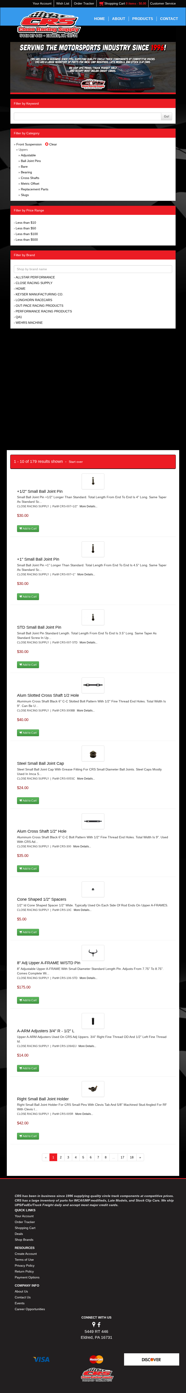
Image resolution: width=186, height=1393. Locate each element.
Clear (52, 144)
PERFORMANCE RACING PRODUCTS (44, 311)
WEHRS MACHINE (29, 322)
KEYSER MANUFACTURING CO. (39, 294)
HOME (99, 19)
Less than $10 (26, 222)
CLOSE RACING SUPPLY (34, 283)
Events (19, 1303)
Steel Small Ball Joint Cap (40, 763)
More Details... (88, 506)
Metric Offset (30, 183)
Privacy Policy (24, 1265)
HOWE (20, 288)
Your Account (24, 1216)
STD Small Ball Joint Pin (39, 627)
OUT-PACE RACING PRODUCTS (39, 305)
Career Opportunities (30, 1309)
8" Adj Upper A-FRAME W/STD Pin (48, 963)
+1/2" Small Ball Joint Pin (40, 491)
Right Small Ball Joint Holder (43, 1099)
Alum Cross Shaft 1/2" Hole (41, 831)
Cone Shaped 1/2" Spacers (41, 899)
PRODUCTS (142, 19)
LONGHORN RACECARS (34, 300)
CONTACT (169, 19)
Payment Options (27, 1277)
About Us (21, 1291)
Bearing (26, 172)
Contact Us (23, 1297)
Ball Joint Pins (31, 161)
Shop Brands (24, 1239)
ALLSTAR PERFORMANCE (35, 277)
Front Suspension (29, 144)
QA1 (19, 317)
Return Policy (24, 1271)
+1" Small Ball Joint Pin (38, 559)
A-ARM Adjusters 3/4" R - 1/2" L (45, 1031)
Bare (24, 166)
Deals (19, 1234)
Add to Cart (29, 528)
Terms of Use (24, 1259)
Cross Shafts (30, 178)
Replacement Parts (34, 189)
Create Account (26, 1254)
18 (132, 1157)
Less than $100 (27, 234)
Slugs (25, 195)
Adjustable (28, 155)
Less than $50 (26, 228)
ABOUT (118, 19)
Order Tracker (25, 1222)
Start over (76, 462)
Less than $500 (27, 239)
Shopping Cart (25, 1228)
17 (122, 1157)
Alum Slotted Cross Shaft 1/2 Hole (48, 695)
